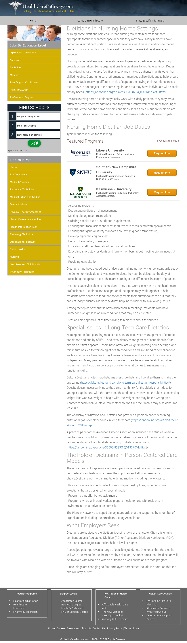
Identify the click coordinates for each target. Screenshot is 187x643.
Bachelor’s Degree (71, 604)
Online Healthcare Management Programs (115, 155)
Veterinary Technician (22, 271)
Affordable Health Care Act (115, 606)
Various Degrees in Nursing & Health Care (116, 177)
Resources (73, 628)
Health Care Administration (25, 219)
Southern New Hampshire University (116, 169)
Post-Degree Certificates (24, 82)
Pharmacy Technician (22, 189)
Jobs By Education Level (28, 45)
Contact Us (99, 628)
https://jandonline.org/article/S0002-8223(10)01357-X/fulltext (125, 92)
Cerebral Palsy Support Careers (159, 617)
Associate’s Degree (71, 601)
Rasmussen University (113, 189)
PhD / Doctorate (19, 89)
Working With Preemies (115, 619)
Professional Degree (21, 97)
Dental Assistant (19, 204)
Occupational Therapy (22, 241)
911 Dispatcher (18, 174)
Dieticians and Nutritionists (25, 264)
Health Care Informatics (20, 606)
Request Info (162, 153)
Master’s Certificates (72, 608)
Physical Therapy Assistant (25, 211)
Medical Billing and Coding (25, 196)
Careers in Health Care (90, 20)
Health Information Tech (23, 226)
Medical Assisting (20, 181)
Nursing (14, 256)
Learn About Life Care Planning (158, 602)
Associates (16, 60)
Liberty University (110, 150)
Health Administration (25, 601)
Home (33, 20)
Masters (14, 74)
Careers (61, 628)
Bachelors (15, 67)
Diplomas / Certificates (23, 52)
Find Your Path (20, 160)
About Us (86, 628)
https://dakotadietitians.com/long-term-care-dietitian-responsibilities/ (125, 382)
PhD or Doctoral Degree (74, 611)
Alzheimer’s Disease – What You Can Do (158, 609)
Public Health (17, 249)
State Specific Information (150, 20)
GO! (34, 143)
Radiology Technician (22, 234)
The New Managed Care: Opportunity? (112, 613)
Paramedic (16, 167)
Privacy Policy (115, 628)
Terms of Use (131, 628)
